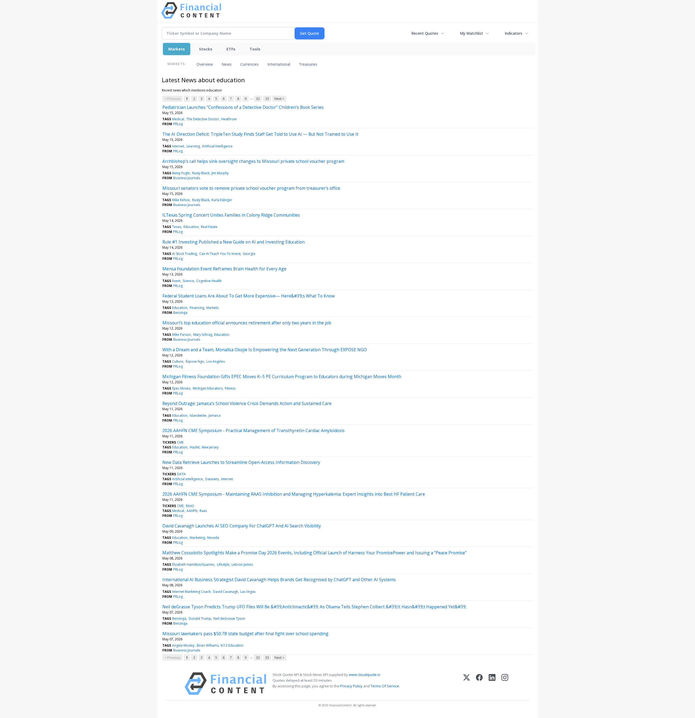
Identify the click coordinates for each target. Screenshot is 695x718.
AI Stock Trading (184, 253)
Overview (205, 64)
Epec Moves (181, 388)
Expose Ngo (195, 361)
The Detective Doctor (203, 119)
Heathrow (228, 119)
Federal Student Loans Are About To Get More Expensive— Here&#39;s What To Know (248, 296)
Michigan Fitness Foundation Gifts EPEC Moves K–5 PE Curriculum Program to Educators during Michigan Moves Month (281, 376)
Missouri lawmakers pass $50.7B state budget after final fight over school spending (245, 634)
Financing (197, 307)
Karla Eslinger (221, 200)
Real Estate (209, 226)
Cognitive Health (209, 281)
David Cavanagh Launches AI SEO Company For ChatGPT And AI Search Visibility (241, 526)
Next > (279, 98)
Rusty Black (200, 173)
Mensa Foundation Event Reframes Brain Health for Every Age (224, 269)
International (278, 64)
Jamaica (214, 415)
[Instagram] (504, 683)
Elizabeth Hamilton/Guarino (193, 564)
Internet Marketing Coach (191, 591)
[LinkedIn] (492, 683)
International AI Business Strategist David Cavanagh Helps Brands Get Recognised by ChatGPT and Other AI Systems (279, 580)
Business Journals (186, 178)
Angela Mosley (183, 645)
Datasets (212, 479)
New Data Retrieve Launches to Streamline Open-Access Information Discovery (241, 462)
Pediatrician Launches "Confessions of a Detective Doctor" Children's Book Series (243, 107)
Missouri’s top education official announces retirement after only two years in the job (246, 323)
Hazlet (195, 447)
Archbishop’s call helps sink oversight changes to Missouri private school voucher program (253, 161)
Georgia (249, 253)
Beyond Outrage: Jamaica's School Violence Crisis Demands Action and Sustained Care (246, 403)
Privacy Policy (351, 686)
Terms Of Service (385, 686)
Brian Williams (208, 645)
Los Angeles (215, 361)
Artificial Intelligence (217, 146)
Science (188, 281)
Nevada (213, 537)
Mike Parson (181, 334)
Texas (176, 226)
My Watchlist (471, 33)
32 (258, 98)
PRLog (178, 124)
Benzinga (180, 312)
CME (180, 442)
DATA (181, 474)
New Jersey (210, 447)
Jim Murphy (220, 173)
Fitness (230, 388)
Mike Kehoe (181, 200)
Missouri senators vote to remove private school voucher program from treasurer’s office (251, 188)
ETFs (230, 49)
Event (176, 281)
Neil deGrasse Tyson (229, 618)
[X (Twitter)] (466, 683)
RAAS (190, 506)
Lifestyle (223, 564)
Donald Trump (200, 618)
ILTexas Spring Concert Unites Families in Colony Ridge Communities (231, 215)
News (227, 64)
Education (191, 226)
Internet (178, 146)
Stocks (205, 49)
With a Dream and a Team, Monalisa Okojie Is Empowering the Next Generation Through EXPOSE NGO (264, 350)
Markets (176, 49)
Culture (177, 361)
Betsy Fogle (181, 173)
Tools (254, 49)
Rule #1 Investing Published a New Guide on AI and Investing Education (233, 242)
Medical (178, 119)
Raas (203, 510)
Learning (193, 146)
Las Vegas (247, 591)
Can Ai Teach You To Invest (220, 253)
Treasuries (308, 64)
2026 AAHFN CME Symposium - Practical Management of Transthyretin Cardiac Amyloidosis (253, 431)
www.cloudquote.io (364, 674)
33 (267, 98)
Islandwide (198, 415)
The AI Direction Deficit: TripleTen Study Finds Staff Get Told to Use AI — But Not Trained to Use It (260, 134)
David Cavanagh (225, 591)
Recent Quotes (424, 33)
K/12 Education (232, 645)
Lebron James (242, 564)
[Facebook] (479, 683)
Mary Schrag (202, 334)
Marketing (197, 537)
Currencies (249, 64)
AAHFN (192, 510)
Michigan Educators (208, 388)
